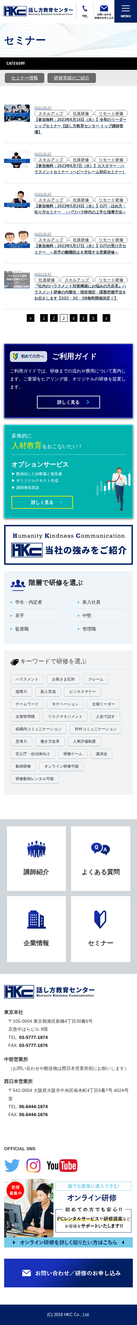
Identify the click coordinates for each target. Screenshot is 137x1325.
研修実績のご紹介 (72, 77)
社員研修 (81, 113)
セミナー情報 (24, 77)
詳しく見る (68, 402)
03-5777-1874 (33, 1037)
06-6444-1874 (33, 1106)
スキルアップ (51, 113)
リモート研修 (111, 113)
